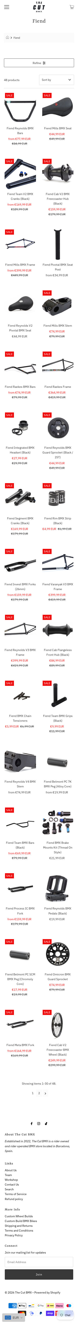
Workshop (11, 1180)
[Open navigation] (6, 7)
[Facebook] (31, 1123)
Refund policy (14, 1199)
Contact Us (12, 1184)
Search (9, 1189)
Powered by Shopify (47, 1292)
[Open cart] (72, 7)
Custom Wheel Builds (19, 1216)
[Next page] (45, 1093)
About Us (11, 1170)
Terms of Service (16, 1194)
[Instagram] (38, 1123)
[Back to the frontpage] (8, 38)
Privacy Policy (14, 1235)
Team (8, 1175)
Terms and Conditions (19, 1230)
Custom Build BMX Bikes (21, 1221)
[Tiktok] (46, 1123)
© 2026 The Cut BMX (18, 1292)
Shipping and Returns (19, 1226)
